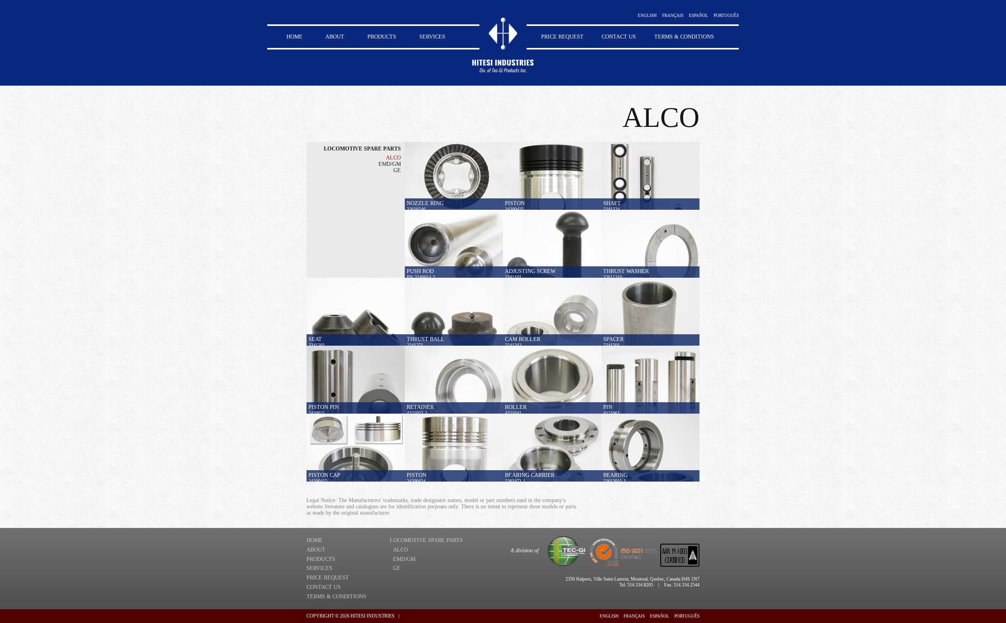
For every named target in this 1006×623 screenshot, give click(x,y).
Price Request (562, 37)
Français (672, 15)
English (647, 15)
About (334, 37)
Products (381, 37)
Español (698, 15)
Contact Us (619, 37)
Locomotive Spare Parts (362, 149)
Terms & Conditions (684, 37)
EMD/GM (389, 164)
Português (726, 15)
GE (397, 170)
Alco (393, 158)
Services (432, 37)
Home (294, 37)
